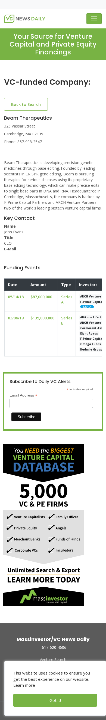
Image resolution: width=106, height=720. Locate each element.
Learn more (24, 685)
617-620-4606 (54, 647)
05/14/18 (16, 296)
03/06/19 (16, 317)
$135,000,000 (42, 317)
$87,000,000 (41, 296)
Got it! (55, 700)
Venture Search (53, 659)
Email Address (23, 395)
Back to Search (26, 104)
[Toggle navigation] (94, 18)
